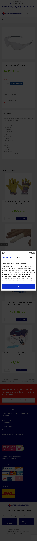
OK (19, 286)
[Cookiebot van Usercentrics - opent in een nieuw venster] (27, 253)
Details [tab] (18, 257)
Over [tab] (30, 257)
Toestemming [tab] (6, 257)
